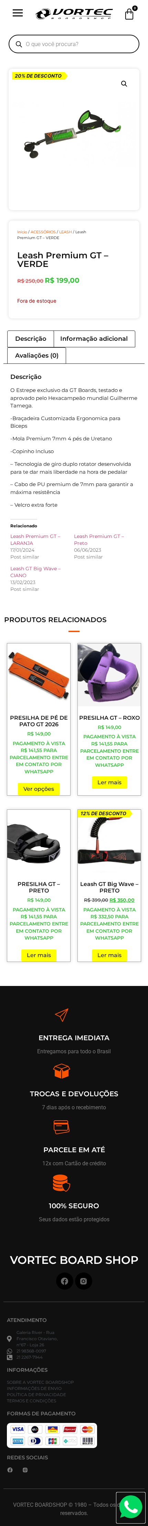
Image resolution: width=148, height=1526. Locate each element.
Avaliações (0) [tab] (37, 355)
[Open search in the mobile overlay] (74, 44)
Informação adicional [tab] (94, 339)
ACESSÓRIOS (43, 231)
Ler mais (109, 782)
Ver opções (38, 789)
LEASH (65, 231)
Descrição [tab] (30, 339)
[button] (124, 84)
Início (22, 231)
